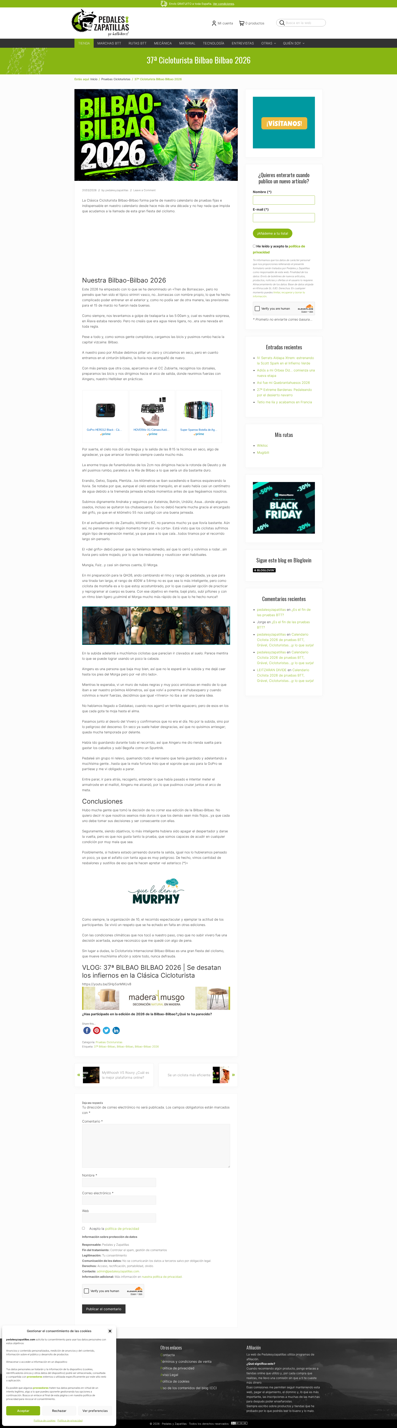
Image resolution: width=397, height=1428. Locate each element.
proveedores (34, 1376)
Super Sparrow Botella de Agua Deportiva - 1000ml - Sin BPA (199, 429)
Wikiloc (262, 445)
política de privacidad (122, 1228)
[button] (110, 1331)
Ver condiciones (223, 3)
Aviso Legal (169, 1375)
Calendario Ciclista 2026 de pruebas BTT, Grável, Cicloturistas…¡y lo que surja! (285, 639)
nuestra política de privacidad (162, 1276)
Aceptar (23, 1411)
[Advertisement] (156, 248)
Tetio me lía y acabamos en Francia (284, 402)
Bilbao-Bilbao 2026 (147, 1046)
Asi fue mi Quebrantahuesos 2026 (283, 383)
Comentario (92, 1121)
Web (85, 1211)
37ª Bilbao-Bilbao (104, 1046)
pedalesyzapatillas (271, 609)
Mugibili (263, 452)
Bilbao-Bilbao (125, 1046)
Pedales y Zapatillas (174, 1423)
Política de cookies (44, 1420)
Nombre (89, 1175)
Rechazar (59, 1411)
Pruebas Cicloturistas (109, 1042)
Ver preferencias (95, 1411)
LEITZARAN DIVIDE (272, 670)
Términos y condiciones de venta (186, 1361)
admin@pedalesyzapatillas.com (118, 1271)
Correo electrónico (98, 1193)
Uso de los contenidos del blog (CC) (188, 1388)
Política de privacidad (70, 1420)
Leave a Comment (144, 190)
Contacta (167, 1355)
